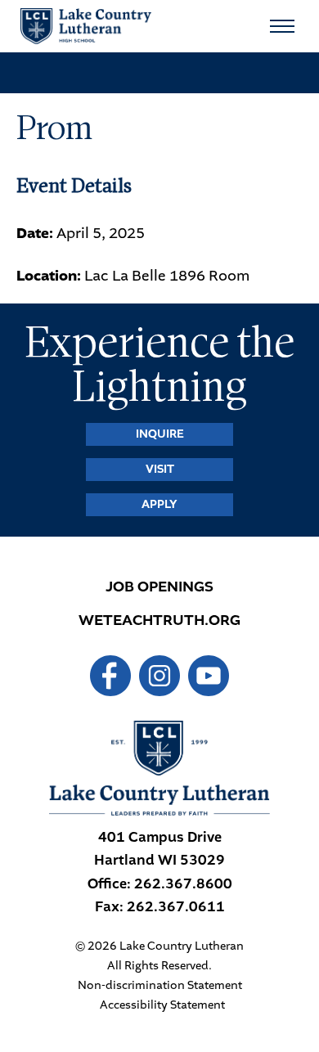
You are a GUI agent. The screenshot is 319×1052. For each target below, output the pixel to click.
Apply (159, 504)
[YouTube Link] (208, 675)
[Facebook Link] (110, 675)
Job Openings (159, 586)
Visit (160, 469)
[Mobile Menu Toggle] (282, 26)
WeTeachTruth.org (159, 620)
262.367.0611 (176, 906)
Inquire (160, 434)
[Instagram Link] (159, 675)
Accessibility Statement (162, 1005)
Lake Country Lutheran (85, 26)
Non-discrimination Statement (160, 985)
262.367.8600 (183, 883)
